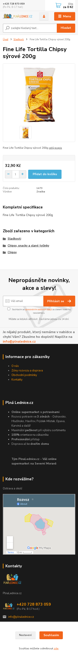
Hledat (66, 28)
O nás (15, 366)
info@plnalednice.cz (19, 341)
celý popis (55, 148)
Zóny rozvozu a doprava (27, 371)
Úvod (5, 39)
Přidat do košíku (45, 174)
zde (56, 648)
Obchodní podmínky (24, 375)
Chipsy (12, 252)
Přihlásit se (56, 301)
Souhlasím (51, 635)
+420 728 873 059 (14, 3)
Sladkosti (18, 39)
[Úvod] (18, 16)
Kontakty (17, 380)
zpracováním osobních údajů (38, 309)
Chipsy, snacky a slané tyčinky (28, 246)
